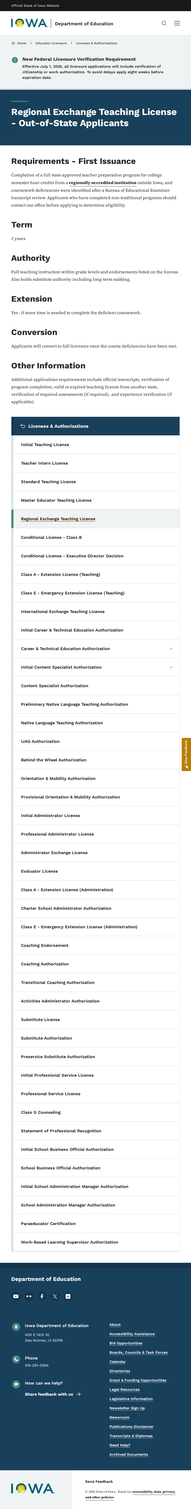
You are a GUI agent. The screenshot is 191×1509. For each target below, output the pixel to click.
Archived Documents (128, 1454)
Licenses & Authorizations (96, 43)
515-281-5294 (37, 1365)
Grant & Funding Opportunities (138, 1380)
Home (21, 43)
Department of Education (84, 23)
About (115, 1324)
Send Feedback (99, 1481)
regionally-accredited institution (102, 182)
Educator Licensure (51, 43)
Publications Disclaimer (131, 1426)
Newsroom (119, 1417)
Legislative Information (131, 1399)
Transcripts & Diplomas (131, 1436)
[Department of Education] (29, 23)
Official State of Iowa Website (35, 5)
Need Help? (119, 1445)
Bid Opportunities (126, 1343)
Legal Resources (124, 1389)
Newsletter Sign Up (127, 1408)
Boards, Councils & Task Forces (138, 1352)
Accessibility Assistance (132, 1334)
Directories (119, 1371)
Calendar (117, 1361)
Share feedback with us (49, 1394)
